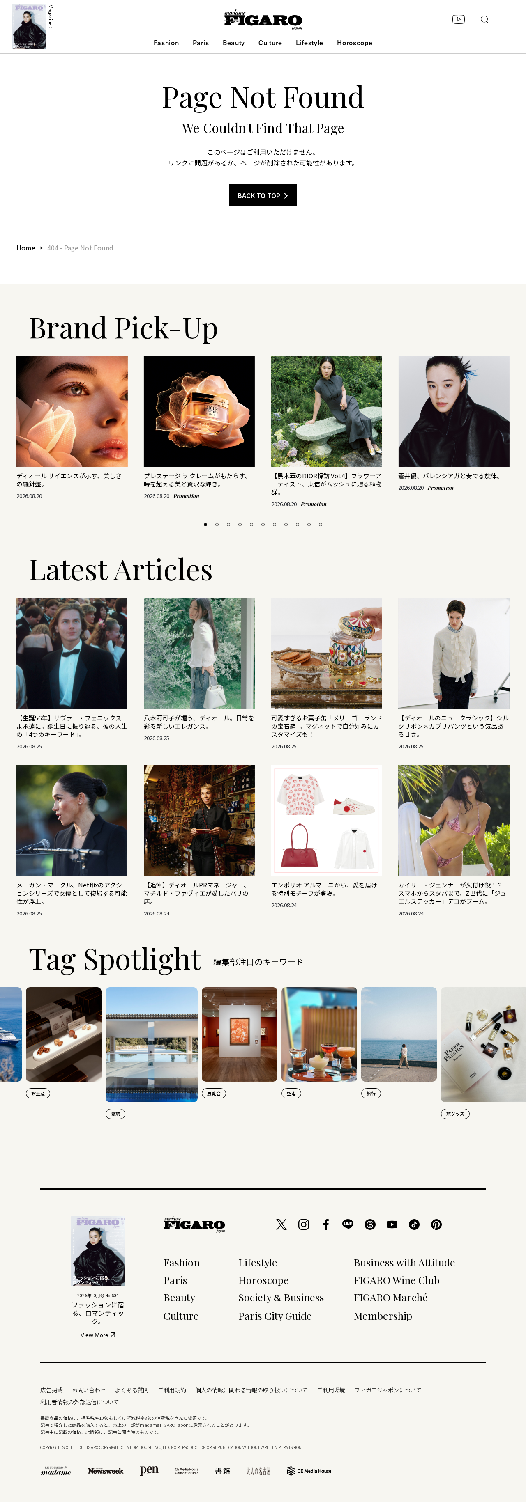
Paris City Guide (275, 1315)
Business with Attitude (404, 1262)
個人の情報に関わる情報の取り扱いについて (251, 1390)
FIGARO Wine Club (397, 1279)
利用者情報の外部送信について (79, 1402)
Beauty (234, 42)
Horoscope (354, 42)
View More (94, 1335)
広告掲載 (51, 1390)
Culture (270, 42)
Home (25, 247)
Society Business (281, 1297)
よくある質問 (131, 1390)
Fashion (166, 42)
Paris (201, 42)
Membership (383, 1315)
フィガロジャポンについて (388, 1390)
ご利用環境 (331, 1390)
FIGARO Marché (391, 1297)
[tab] (205, 524)
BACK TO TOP (259, 195)
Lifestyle (309, 42)
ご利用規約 (172, 1390)
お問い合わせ (89, 1390)
